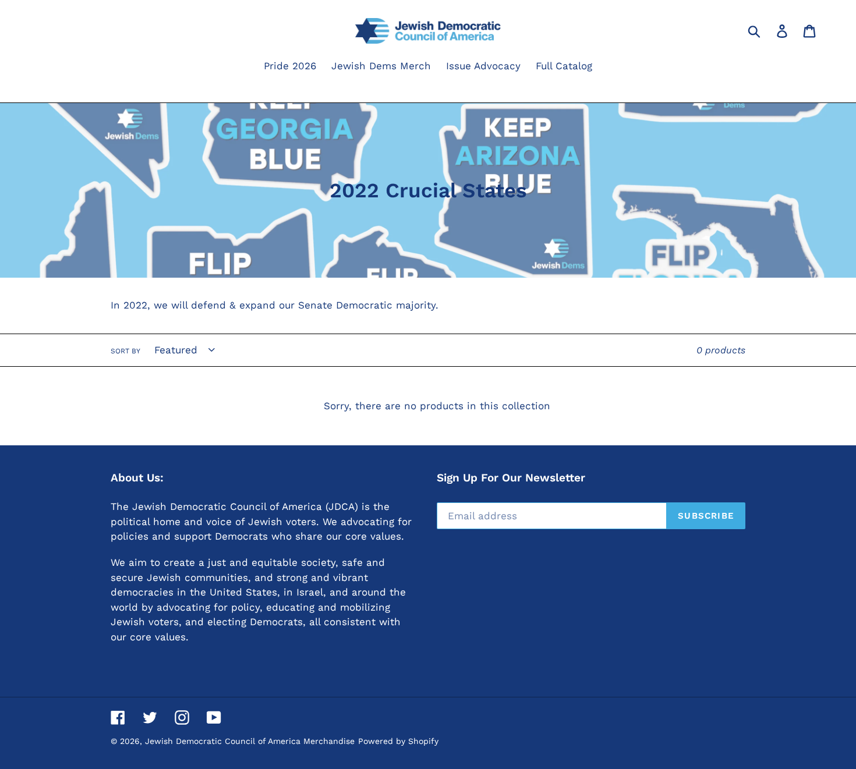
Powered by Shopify (398, 741)
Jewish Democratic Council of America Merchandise (250, 741)
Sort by (125, 351)
